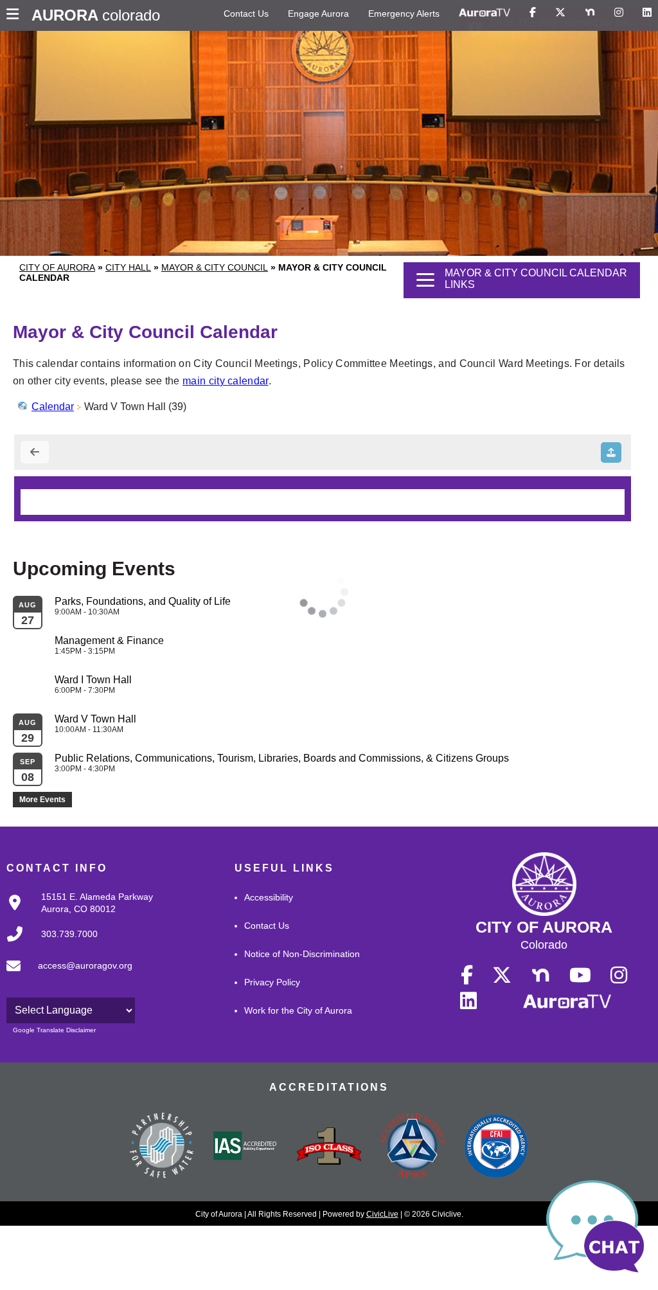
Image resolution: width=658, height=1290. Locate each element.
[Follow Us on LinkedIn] (647, 13)
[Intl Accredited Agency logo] (496, 1147)
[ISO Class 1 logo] (329, 1147)
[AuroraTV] (484, 13)
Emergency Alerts (404, 13)
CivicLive (382, 1214)
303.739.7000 (69, 934)
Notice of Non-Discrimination (302, 954)
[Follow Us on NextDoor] (590, 13)
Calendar (52, 406)
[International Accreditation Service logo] (245, 1146)
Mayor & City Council (214, 267)
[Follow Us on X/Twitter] (560, 13)
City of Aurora (57, 267)
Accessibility (268, 897)
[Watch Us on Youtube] (580, 976)
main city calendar (225, 380)
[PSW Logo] (162, 1147)
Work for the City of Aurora (298, 1010)
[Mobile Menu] (15, 15)
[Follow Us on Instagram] (618, 13)
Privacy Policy (272, 982)
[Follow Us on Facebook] (532, 13)
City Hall (128, 267)
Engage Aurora (318, 13)
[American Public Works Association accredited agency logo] (412, 1147)
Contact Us (246, 13)
